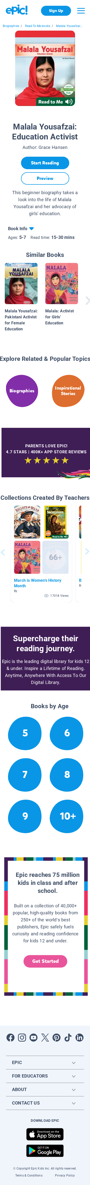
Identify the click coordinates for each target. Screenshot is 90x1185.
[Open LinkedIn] (80, 1038)
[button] (41, 552)
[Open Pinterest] (56, 1038)
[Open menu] (81, 10)
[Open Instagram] (22, 1038)
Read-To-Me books (37, 26)
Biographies (11, 26)
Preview (45, 178)
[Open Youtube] (34, 1038)
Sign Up (56, 10)
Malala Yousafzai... (69, 26)
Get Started (45, 961)
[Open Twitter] (45, 1038)
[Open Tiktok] (68, 1038)
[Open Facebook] (10, 1038)
